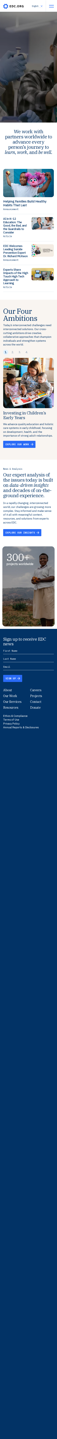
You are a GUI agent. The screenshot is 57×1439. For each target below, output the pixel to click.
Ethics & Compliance (15, 716)
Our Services (12, 701)
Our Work (10, 696)
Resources (10, 707)
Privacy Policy (11, 723)
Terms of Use (11, 719)
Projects (36, 696)
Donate (35, 707)
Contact (35, 701)
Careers (35, 690)
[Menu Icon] (51, 6)
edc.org (13, 6)
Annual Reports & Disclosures (21, 727)
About (7, 690)
